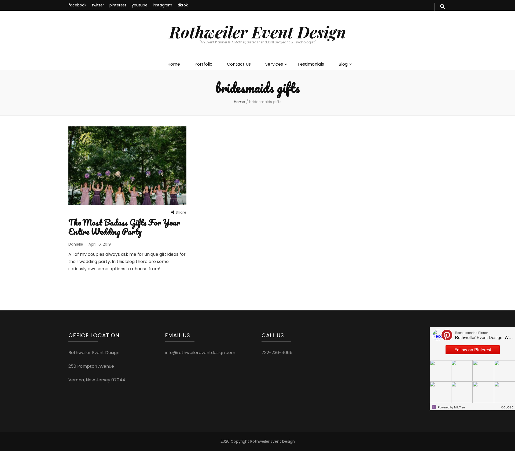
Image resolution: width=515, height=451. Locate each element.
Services (274, 64)
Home (173, 64)
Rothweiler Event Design (257, 31)
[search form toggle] (442, 7)
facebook (77, 5)
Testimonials (310, 64)
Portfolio (203, 64)
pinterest (117, 5)
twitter (98, 5)
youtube (140, 5)
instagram (162, 5)
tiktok (183, 5)
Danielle (75, 244)
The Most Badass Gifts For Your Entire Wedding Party (124, 227)
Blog (343, 64)
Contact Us (239, 64)
